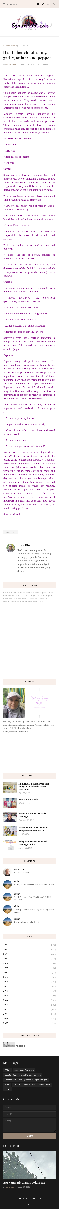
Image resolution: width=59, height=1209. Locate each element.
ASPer (7, 1070)
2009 (29, 1023)
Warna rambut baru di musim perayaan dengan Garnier (33, 829)
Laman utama (10, 46)
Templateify (35, 1199)
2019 (29, 977)
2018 (29, 981)
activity (17, 1084)
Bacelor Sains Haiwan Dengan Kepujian (23, 1075)
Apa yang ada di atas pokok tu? (24, 1182)
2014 (29, 1000)
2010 (29, 1018)
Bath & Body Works (28, 799)
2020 (29, 972)
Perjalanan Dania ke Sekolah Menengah (32, 815)
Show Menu (12, 4)
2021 (29, 968)
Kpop (7, 1084)
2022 (29, 963)
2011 (29, 1014)
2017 (29, 986)
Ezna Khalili (25, 545)
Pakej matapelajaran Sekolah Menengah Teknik (32, 843)
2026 (29, 945)
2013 (29, 1004)
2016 (29, 991)
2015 (29, 995)
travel (7, 1089)
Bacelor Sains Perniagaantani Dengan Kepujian (26, 1080)
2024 (29, 954)
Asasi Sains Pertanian (24, 1070)
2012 (29, 1009)
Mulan (17, 881)
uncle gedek (20, 869)
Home (29, 1204)
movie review (45, 1084)
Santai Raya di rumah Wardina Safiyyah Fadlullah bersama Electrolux (33, 786)
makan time (25, 46)
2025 (29, 949)
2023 (29, 958)
